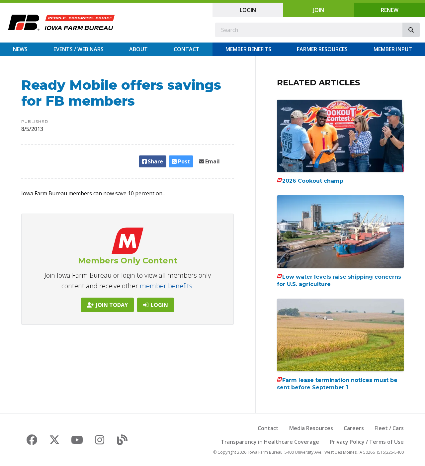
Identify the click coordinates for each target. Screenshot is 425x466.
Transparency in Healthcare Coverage (270, 441)
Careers (354, 428)
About (138, 49)
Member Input (393, 49)
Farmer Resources (322, 49)
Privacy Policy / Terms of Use (367, 441)
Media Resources (311, 428)
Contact (187, 49)
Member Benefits (248, 49)
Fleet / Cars (389, 428)
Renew (389, 10)
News (20, 49)
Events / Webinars (78, 49)
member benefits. (167, 285)
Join (318, 10)
